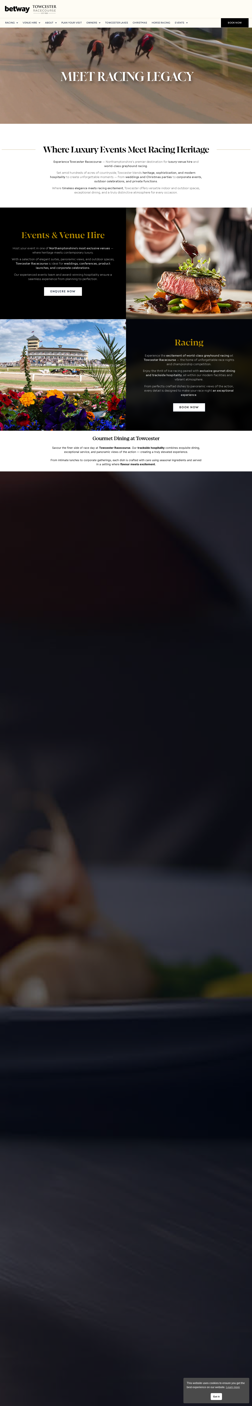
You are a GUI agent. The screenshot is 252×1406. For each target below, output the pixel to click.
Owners (91, 22)
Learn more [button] (233, 1387)
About (49, 22)
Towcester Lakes (116, 22)
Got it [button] (216, 1396)
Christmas (140, 22)
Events (179, 22)
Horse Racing (161, 22)
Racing (10, 22)
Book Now (235, 22)
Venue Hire (30, 22)
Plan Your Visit (71, 22)
